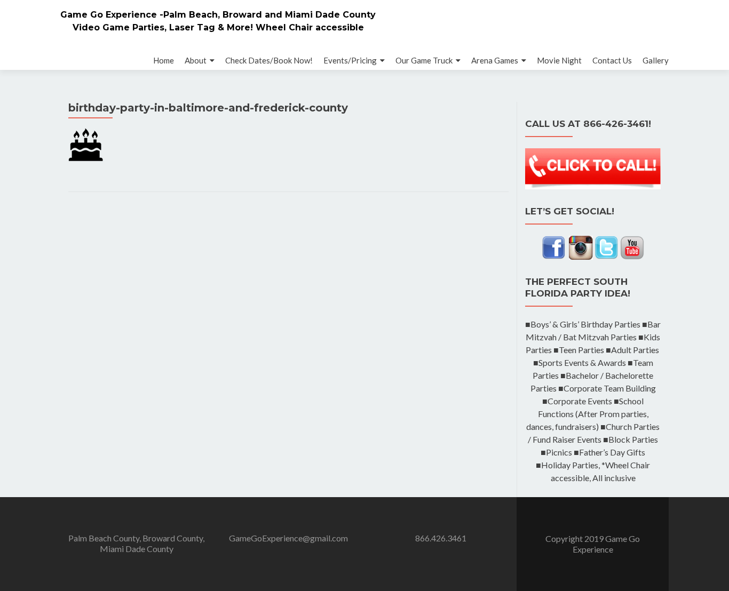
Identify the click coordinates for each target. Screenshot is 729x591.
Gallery (656, 60)
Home (163, 60)
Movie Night (559, 60)
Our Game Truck (424, 60)
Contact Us (612, 60)
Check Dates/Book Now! (269, 60)
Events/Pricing (350, 60)
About (196, 60)
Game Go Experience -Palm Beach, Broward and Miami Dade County (218, 15)
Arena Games (494, 60)
